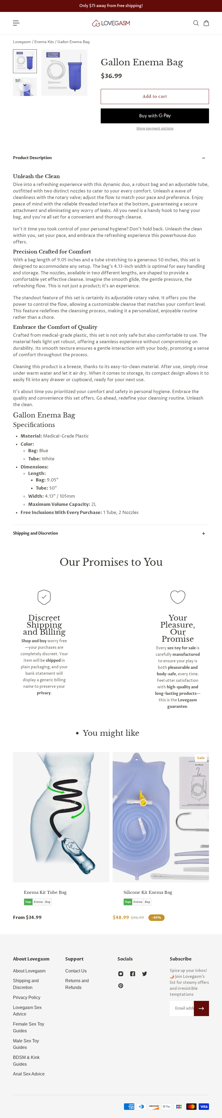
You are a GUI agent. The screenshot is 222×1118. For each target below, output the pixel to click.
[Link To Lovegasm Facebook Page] (133, 974)
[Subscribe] (201, 1008)
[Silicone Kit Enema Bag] (161, 817)
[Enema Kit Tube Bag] (61, 817)
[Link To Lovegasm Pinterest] (121, 986)
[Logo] (111, 23)
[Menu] (16, 23)
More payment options (155, 129)
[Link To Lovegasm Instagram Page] (121, 974)
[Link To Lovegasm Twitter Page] (145, 974)
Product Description (32, 157)
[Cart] (206, 23)
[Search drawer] (196, 23)
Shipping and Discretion (35, 533)
